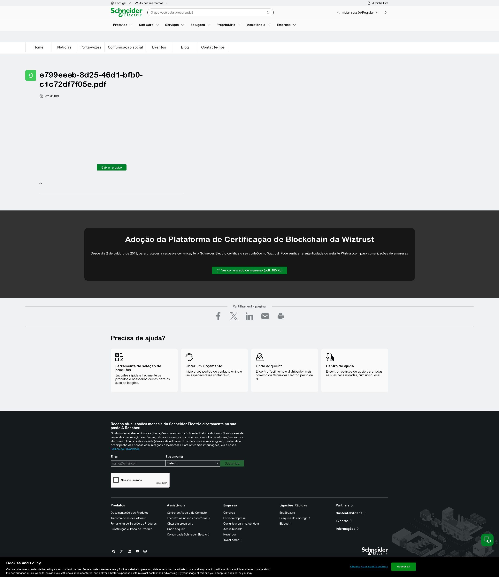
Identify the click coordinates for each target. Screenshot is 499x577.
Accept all (403, 566)
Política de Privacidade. (125, 449)
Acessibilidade (232, 529)
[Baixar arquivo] (112, 167)
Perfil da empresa (234, 518)
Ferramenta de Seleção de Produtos (134, 523)
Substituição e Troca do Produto (131, 529)
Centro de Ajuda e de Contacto (187, 512)
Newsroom (230, 534)
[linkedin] (249, 316)
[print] (281, 316)
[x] (234, 316)
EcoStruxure (287, 512)
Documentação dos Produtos (130, 512)
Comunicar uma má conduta (241, 523)
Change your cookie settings (369, 566)
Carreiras (229, 512)
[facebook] (218, 316)
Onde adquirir (176, 529)
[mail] (265, 316)
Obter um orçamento (180, 523)
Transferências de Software (128, 518)
